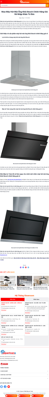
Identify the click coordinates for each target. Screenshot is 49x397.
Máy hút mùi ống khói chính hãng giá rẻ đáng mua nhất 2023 (24, 288)
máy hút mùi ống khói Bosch (14, 179)
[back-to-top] (46, 389)
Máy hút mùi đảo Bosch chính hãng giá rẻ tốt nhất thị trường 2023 (40, 288)
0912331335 (7, 356)
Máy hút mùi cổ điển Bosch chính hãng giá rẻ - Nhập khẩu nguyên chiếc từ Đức (7, 288)
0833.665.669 (36, 331)
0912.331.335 (12, 308)
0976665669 (7, 358)
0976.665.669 (6, 308)
